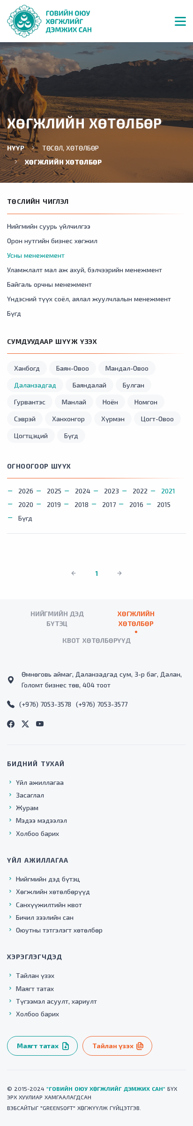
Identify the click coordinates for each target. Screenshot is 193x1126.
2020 (25, 504)
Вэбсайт (19, 1107)
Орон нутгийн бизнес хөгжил (52, 241)
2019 (54, 504)
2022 (140, 491)
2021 (168, 491)
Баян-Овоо (72, 368)
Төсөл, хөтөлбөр (70, 148)
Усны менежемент (36, 255)
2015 (164, 504)
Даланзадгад (35, 385)
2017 (109, 504)
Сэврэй (25, 419)
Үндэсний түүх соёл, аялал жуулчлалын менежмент (89, 299)
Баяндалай (89, 385)
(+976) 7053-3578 (45, 704)
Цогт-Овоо (157, 419)
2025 (54, 491)
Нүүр (15, 148)
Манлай (74, 402)
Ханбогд (27, 368)
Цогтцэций (31, 436)
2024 (82, 491)
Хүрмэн (113, 419)
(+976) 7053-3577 (101, 704)
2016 (136, 504)
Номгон (145, 402)
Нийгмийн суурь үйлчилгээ (48, 226)
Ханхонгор (68, 419)
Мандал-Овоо (126, 368)
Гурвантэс (29, 402)
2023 (111, 491)
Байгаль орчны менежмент (49, 284)
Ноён (110, 402)
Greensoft (58, 1107)
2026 (25, 491)
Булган (133, 385)
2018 (81, 504)
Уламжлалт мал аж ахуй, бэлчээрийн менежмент (84, 270)
